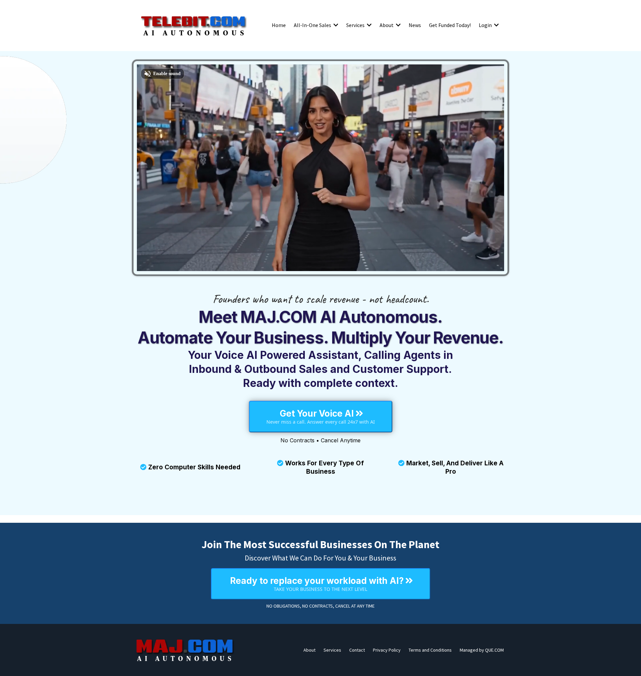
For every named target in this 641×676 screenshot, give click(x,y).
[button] (335, 25)
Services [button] (356, 25)
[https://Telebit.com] (193, 25)
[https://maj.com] (185, 650)
